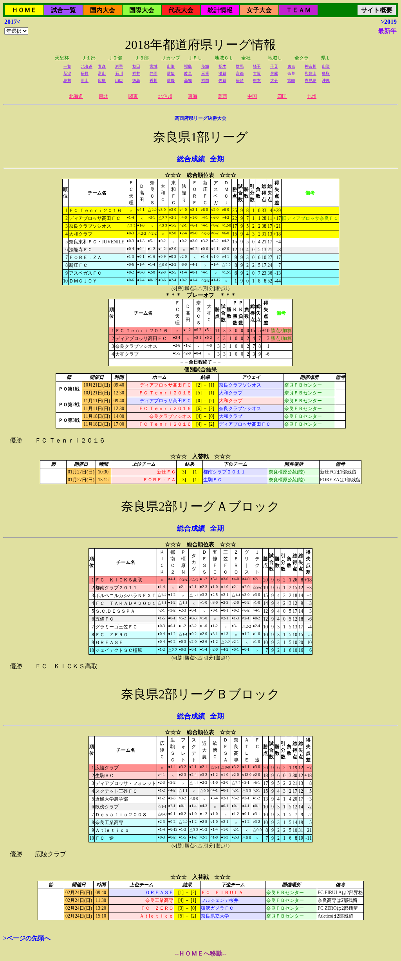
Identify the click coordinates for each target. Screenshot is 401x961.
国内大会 (102, 10)
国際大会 (141, 10)
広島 (102, 80)
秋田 (136, 66)
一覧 (67, 66)
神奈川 (310, 66)
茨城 (205, 66)
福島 (188, 66)
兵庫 (274, 73)
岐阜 (188, 73)
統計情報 (220, 10)
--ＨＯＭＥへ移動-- (200, 953)
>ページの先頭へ (27, 938)
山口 (119, 80)
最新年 (387, 30)
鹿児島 (310, 80)
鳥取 (326, 73)
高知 (188, 80)
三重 (205, 73)
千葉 (274, 66)
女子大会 (259, 10)
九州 (311, 96)
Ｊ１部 (88, 58)
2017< (12, 21)
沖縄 (326, 80)
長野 (85, 73)
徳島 (136, 80)
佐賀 (222, 80)
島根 (67, 80)
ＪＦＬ (195, 58)
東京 (291, 66)
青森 (102, 66)
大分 (274, 80)
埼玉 (257, 66)
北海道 (86, 66)
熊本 (257, 80)
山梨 (326, 66)
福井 (136, 73)
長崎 (240, 80)
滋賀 (222, 73)
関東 (133, 96)
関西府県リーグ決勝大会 (200, 118)
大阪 (257, 73)
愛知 (171, 73)
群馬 (240, 66)
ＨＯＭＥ (24, 10)
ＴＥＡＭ (298, 10)
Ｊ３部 (142, 58)
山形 (171, 66)
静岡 (153, 73)
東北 (103, 96)
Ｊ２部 (115, 58)
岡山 (85, 80)
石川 (119, 73)
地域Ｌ (275, 58)
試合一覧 (63, 10)
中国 (252, 96)
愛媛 (171, 80)
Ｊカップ (170, 58)
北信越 (165, 96)
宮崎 (291, 80)
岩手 (119, 66)
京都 (240, 73)
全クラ (301, 58)
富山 (102, 73)
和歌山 (310, 73)
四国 (282, 96)
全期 (217, 159)
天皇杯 (62, 58)
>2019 (389, 21)
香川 (153, 80)
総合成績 (191, 159)
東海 (192, 96)
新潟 (67, 73)
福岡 (205, 80)
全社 (246, 58)
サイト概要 (376, 10)
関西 (222, 96)
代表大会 (180, 10)
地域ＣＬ (224, 58)
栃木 (222, 66)
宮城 (153, 66)
